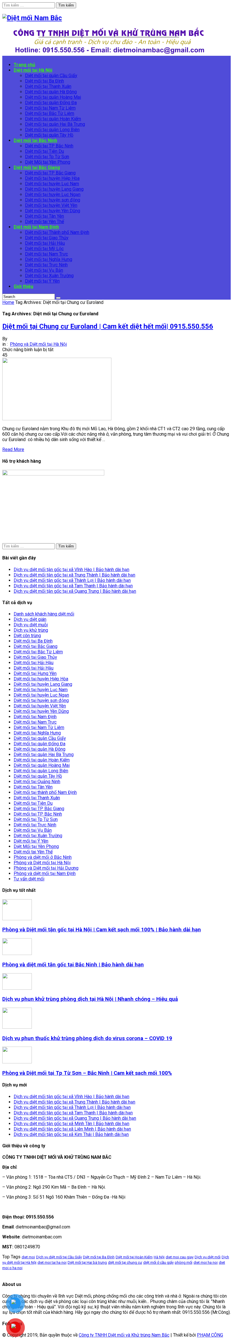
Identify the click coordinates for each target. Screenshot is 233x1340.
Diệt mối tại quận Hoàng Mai (42, 765)
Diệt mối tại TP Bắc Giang (39, 808)
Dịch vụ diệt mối (207, 1257)
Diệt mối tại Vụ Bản (33, 830)
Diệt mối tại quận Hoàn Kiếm (42, 760)
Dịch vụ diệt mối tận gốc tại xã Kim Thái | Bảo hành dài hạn (71, 1134)
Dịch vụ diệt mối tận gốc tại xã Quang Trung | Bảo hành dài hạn (75, 591)
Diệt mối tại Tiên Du (33, 803)
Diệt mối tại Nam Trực (35, 722)
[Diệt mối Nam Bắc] (32, 18)
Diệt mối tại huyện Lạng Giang (43, 684)
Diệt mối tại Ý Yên (31, 841)
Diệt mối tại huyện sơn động (41, 700)
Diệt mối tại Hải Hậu (33, 662)
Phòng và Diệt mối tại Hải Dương (46, 868)
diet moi (28, 1257)
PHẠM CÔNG (210, 1335)
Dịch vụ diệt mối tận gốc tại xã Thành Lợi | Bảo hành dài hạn (72, 580)
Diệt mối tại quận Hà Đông (39, 749)
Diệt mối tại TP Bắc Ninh (38, 814)
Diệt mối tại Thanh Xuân (37, 797)
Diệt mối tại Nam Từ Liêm (39, 727)
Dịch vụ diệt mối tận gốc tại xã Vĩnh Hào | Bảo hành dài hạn (71, 569)
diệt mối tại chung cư (125, 1262)
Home (8, 302)
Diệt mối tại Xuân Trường (38, 835)
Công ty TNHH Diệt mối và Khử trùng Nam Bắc (124, 1335)
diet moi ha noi (206, 1262)
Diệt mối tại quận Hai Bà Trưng (44, 754)
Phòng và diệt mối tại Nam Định (45, 873)
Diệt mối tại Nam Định (35, 716)
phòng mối (183, 1262)
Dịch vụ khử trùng (31, 630)
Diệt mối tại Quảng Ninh (37, 781)
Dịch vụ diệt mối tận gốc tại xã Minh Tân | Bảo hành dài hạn (71, 1123)
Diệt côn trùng (27, 635)
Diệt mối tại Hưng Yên (35, 673)
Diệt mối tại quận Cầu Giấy (40, 738)
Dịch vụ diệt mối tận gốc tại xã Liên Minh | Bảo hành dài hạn (72, 1129)
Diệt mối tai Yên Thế (33, 852)
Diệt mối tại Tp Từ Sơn (36, 819)
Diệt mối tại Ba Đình (33, 641)
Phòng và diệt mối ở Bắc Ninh (43, 857)
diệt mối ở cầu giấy (158, 1262)
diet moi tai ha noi (52, 1262)
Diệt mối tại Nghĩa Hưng (37, 733)
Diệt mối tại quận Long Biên (41, 770)
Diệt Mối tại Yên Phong (36, 846)
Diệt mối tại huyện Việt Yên (40, 706)
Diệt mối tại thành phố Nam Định (45, 792)
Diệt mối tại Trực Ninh (35, 825)
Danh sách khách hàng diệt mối (44, 614)
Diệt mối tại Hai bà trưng (87, 1262)
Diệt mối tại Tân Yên (33, 787)
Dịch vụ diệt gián (30, 619)
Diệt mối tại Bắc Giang (35, 646)
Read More (13, 449)
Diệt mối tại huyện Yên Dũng (41, 711)
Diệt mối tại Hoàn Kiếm (134, 1257)
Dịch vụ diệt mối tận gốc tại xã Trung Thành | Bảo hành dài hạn (74, 575)
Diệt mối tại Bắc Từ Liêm (38, 651)
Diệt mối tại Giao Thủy (35, 657)
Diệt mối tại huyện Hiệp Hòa (41, 679)
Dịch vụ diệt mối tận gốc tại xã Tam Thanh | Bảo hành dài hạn (73, 585)
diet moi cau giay (180, 1257)
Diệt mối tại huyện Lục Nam (41, 689)
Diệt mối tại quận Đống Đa (39, 743)
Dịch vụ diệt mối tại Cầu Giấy (59, 1257)
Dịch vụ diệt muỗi (31, 624)
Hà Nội (159, 1257)
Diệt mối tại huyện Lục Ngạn (41, 695)
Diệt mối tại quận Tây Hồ (38, 776)
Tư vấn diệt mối (29, 879)
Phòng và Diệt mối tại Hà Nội (38, 344)
